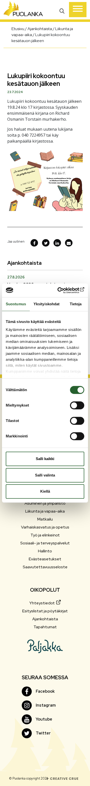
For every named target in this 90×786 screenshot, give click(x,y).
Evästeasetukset (45, 559)
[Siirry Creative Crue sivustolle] (62, 778)
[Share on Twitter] (46, 243)
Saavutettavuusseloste (45, 567)
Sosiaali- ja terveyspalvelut (45, 543)
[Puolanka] (23, 9)
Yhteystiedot (42, 603)
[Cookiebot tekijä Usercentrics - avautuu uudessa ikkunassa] (63, 290)
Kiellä (45, 491)
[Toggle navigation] (77, 9)
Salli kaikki (45, 459)
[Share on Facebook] (34, 243)
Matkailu (45, 519)
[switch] (77, 405)
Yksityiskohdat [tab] (47, 304)
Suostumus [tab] (16, 304)
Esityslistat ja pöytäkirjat (45, 611)
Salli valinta (45, 475)
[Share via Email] (68, 243)
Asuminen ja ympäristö (45, 503)
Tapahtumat (45, 626)
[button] (63, 10)
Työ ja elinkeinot (45, 535)
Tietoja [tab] (76, 304)
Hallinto (45, 551)
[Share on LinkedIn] (57, 243)
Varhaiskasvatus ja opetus (45, 527)
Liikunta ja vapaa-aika (45, 511)
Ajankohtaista (45, 619)
